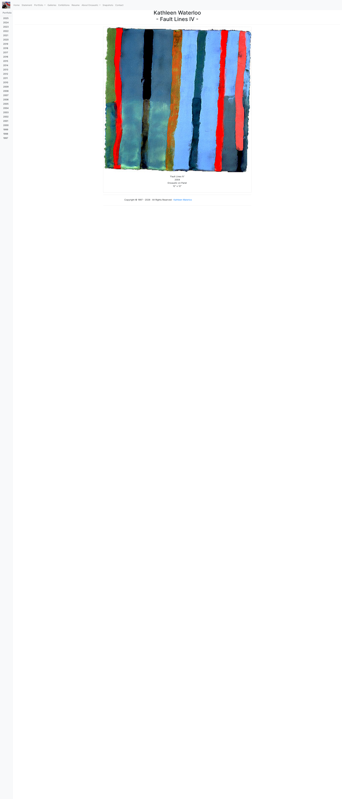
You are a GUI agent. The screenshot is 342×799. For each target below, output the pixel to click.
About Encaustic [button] (90, 5)
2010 (5, 82)
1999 (5, 129)
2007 (5, 95)
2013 (5, 69)
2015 (5, 61)
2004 (6, 108)
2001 (5, 121)
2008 (6, 91)
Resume (75, 5)
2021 (5, 35)
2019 (5, 44)
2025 (6, 18)
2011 (5, 78)
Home (17, 5)
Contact (119, 5)
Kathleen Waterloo (183, 199)
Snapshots (108, 5)
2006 (6, 99)
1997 (5, 138)
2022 (6, 31)
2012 (5, 74)
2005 (6, 103)
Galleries (52, 5)
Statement (27, 5)
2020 (6, 39)
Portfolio (7, 12)
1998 (5, 133)
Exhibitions (63, 5)
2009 (6, 86)
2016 (5, 56)
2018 (5, 48)
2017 (5, 52)
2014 (5, 65)
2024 (6, 22)
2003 (6, 112)
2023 (6, 26)
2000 (6, 125)
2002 (6, 116)
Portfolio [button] (39, 5)
